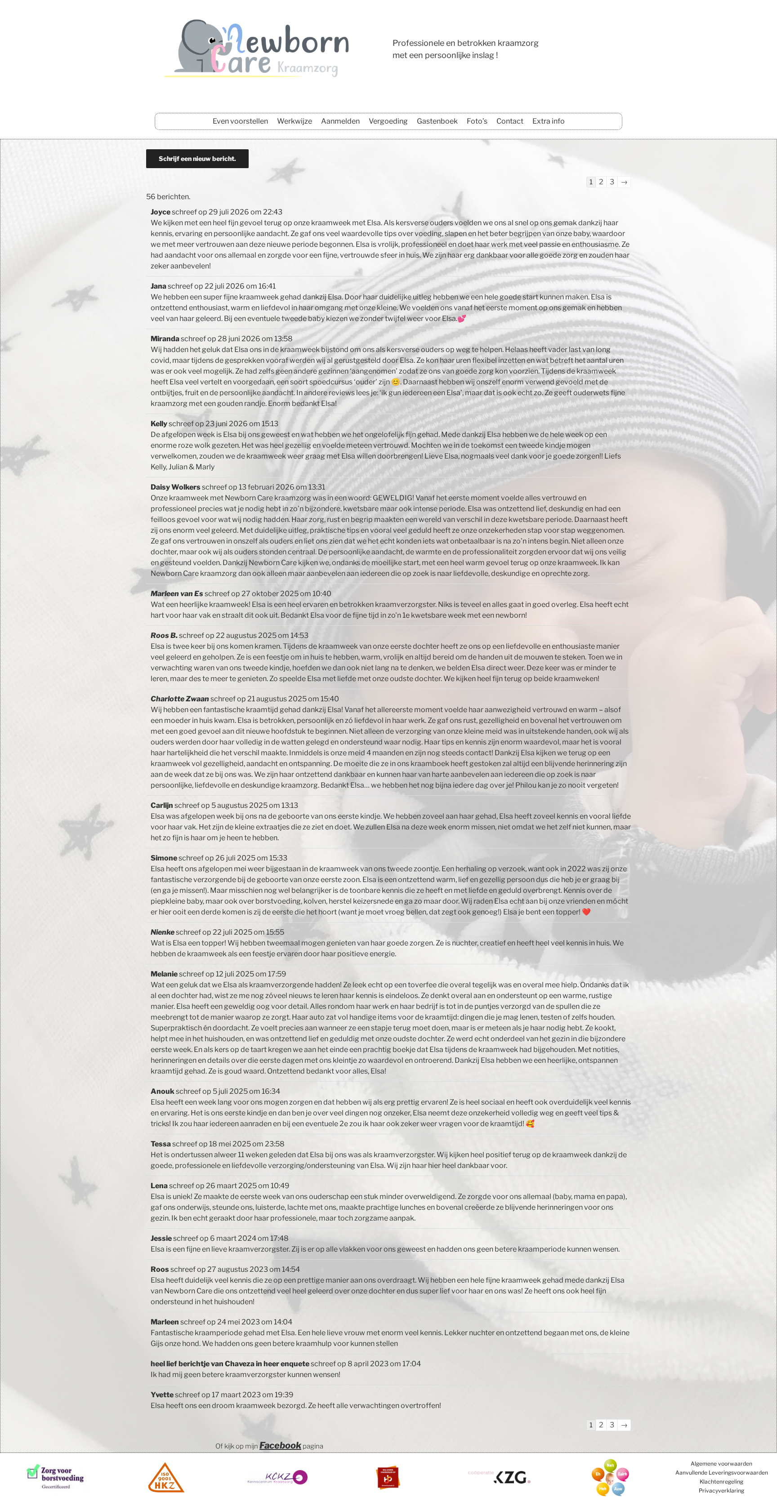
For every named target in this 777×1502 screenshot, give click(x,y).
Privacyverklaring (721, 1490)
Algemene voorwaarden (721, 1463)
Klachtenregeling (721, 1481)
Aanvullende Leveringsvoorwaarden (721, 1472)
